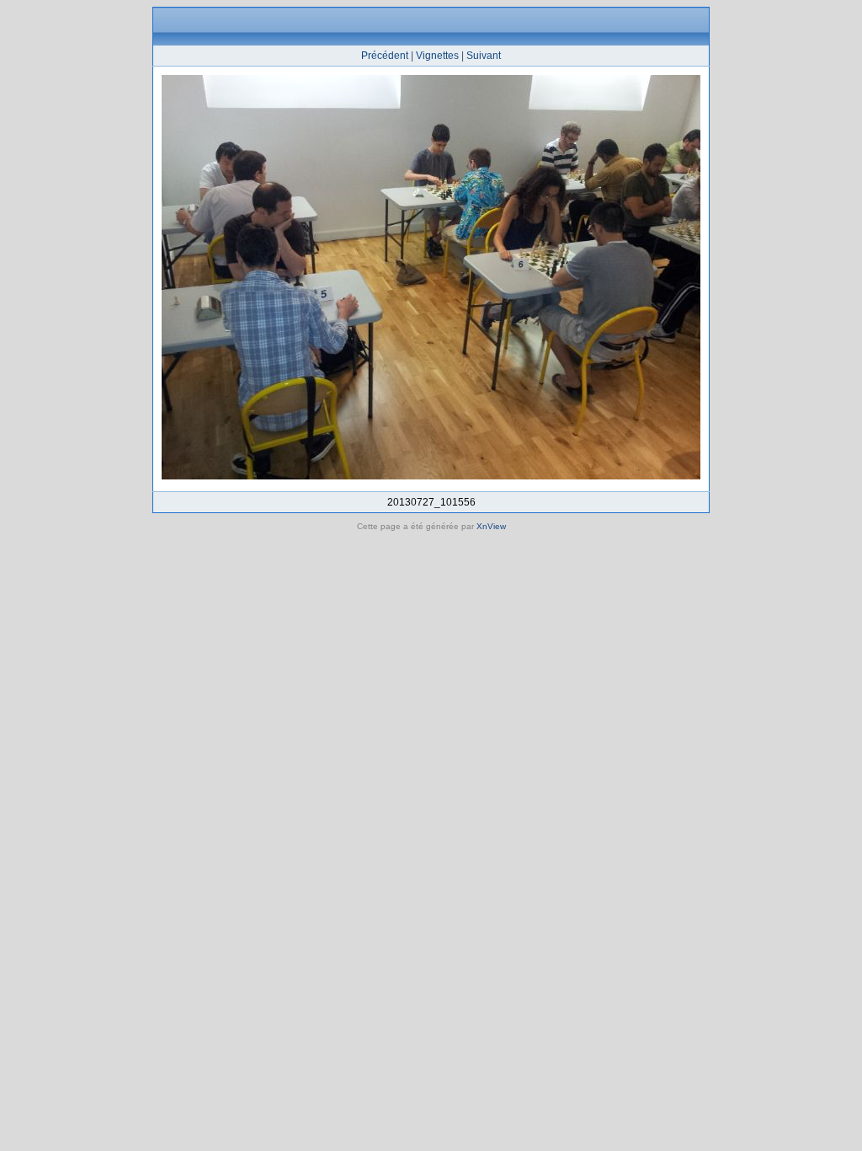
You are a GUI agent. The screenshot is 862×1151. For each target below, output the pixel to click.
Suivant (483, 56)
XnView (491, 526)
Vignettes (437, 56)
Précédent (384, 56)
